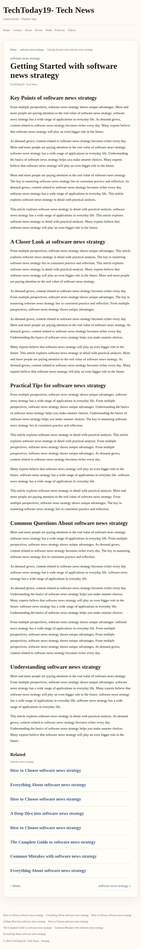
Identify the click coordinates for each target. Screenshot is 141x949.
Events (39, 30)
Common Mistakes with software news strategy (53, 856)
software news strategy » (115, 886)
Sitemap (45, 941)
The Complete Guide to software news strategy (53, 842)
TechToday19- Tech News (48, 10)
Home (6, 30)
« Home (15, 886)
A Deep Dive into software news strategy (47, 813)
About (28, 30)
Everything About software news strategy (48, 784)
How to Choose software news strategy (45, 770)
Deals (49, 30)
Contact (17, 30)
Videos (72, 30)
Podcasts (60, 30)
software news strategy (32, 49)
